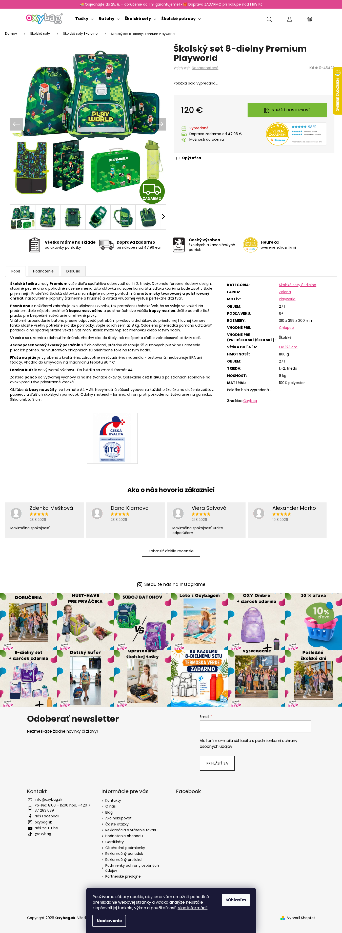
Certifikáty (114, 841)
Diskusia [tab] (73, 271)
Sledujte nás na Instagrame (175, 584)
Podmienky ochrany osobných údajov (132, 868)
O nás (110, 806)
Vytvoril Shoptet (301, 918)
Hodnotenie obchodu (124, 835)
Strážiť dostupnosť (291, 110)
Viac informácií (193, 908)
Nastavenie (109, 921)
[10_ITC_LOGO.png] (112, 438)
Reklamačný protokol (123, 859)
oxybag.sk (43, 822)
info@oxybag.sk (48, 799)
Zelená (285, 291)
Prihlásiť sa (217, 763)
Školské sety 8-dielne (297, 284)
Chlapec (286, 327)
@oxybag (43, 833)
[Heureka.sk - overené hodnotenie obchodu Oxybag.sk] (296, 133)
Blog (109, 812)
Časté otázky (117, 824)
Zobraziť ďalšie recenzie (171, 551)
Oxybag (250, 400)
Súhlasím (236, 900)
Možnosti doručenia (206, 139)
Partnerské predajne (123, 876)
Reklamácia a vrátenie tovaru (131, 830)
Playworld (287, 299)
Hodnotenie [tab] (43, 271)
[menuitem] (84, 18)
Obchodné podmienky (125, 847)
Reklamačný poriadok (124, 853)
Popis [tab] (16, 271)
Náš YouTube (46, 828)
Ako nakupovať (118, 818)
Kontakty (113, 800)
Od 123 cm (288, 347)
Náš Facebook (47, 816)
